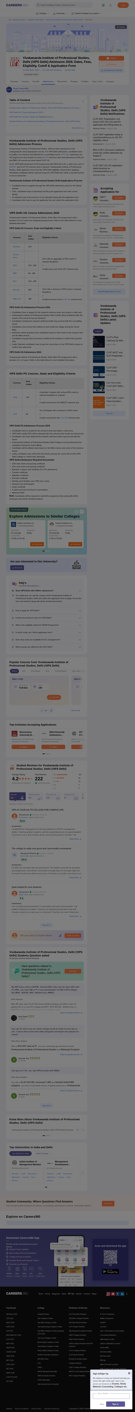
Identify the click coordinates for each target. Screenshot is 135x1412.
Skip (102, 1404)
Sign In (115, 1404)
